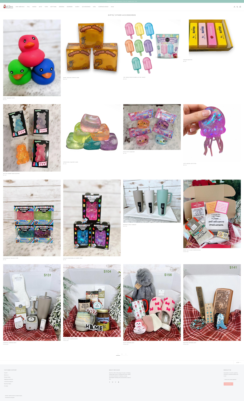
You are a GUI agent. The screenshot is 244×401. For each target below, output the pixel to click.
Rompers (70, 6)
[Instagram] (112, 382)
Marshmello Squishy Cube (10, 258)
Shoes (34, 6)
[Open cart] (240, 6)
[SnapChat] (118, 382)
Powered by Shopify (9, 397)
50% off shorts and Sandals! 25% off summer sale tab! (122, 1)
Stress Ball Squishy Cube (70, 162)
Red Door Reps (7, 383)
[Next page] (126, 354)
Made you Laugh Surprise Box (192, 250)
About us (6, 375)
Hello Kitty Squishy (129, 151)
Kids (94, 6)
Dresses (61, 6)
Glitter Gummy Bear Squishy (11, 173)
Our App (6, 386)
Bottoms (53, 6)
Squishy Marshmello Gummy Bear (72, 258)
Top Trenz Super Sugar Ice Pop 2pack (134, 77)
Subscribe (228, 384)
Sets (40, 6)
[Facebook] (109, 382)
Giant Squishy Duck (9, 98)
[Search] (237, 6)
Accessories (86, 6)
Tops (46, 6)
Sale (112, 6)
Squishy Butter (187, 59)
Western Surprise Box (189, 342)
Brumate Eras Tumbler (129, 224)
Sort (238, 362)
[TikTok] (115, 382)
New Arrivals (20, 6)
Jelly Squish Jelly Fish (189, 163)
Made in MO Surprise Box (70, 338)
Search (5, 372)
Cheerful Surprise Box (9, 342)
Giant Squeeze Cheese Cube (71, 77)
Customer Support (8, 381)
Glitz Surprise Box (128, 342)
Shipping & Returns (8, 379)
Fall (28, 6)
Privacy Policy (7, 377)
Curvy (77, 6)
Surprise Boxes (103, 6)
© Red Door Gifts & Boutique (13, 395)
